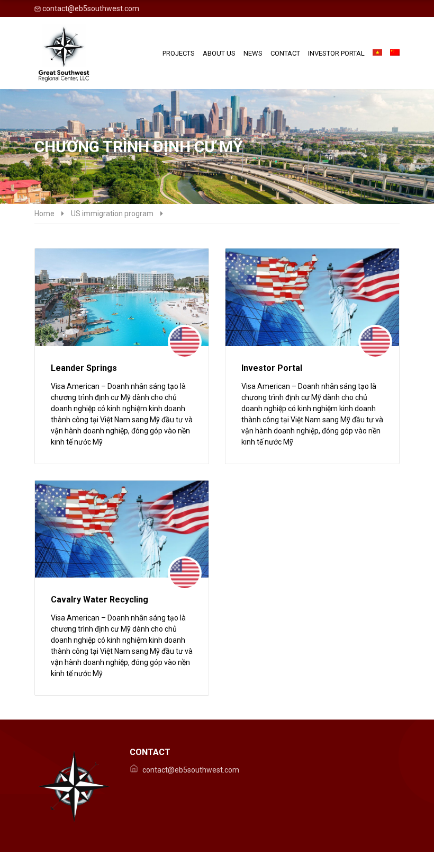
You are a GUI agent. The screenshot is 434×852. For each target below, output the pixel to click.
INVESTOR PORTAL (336, 53)
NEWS (253, 53)
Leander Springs (84, 368)
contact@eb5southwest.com (90, 8)
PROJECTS (178, 53)
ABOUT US (219, 53)
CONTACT (285, 53)
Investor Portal (271, 368)
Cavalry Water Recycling (99, 599)
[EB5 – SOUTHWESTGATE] (63, 53)
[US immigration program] (185, 342)
